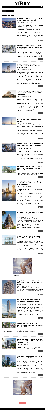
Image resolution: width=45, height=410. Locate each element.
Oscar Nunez (30, 22)
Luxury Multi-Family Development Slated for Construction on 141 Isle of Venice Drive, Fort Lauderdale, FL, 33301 (30, 340)
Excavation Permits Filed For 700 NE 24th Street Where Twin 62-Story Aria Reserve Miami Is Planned (28, 65)
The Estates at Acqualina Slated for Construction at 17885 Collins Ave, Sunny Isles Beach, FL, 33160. (30, 325)
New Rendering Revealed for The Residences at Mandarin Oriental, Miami (30, 213)
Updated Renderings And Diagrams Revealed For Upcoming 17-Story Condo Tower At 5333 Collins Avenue (29, 92)
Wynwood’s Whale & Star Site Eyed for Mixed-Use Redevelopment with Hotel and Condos (30, 144)
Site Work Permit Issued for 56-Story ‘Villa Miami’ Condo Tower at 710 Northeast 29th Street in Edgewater (29, 182)
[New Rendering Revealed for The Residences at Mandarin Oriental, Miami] (9, 228)
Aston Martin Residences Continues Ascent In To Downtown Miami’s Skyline (29, 357)
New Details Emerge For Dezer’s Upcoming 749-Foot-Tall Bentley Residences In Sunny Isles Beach (29, 119)
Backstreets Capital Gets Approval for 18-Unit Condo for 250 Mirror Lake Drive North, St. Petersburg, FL (30, 168)
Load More (22, 402)
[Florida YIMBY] (22, 2)
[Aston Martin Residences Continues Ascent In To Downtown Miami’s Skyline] (9, 366)
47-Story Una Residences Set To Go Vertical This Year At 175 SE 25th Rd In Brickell (29, 300)
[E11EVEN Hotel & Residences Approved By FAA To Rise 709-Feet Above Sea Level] (9, 27)
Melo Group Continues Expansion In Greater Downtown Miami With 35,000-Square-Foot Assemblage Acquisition (29, 47)
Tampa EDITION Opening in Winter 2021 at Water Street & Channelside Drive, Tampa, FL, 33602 (29, 282)
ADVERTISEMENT (16, 275)
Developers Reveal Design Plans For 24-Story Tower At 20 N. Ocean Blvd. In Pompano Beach (30, 237)
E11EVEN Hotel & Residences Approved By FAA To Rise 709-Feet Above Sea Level (30, 19)
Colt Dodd (29, 171)
